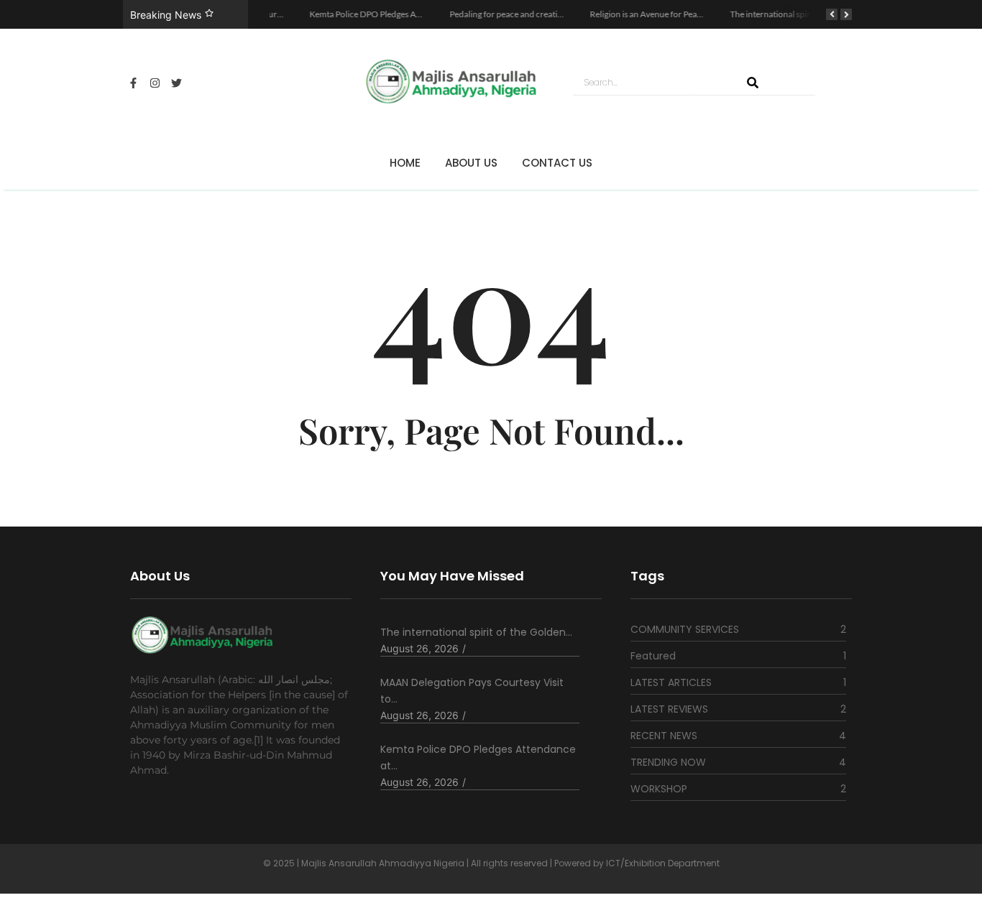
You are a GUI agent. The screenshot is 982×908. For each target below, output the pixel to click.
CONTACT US (557, 162)
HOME (405, 162)
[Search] (753, 83)
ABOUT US (471, 162)
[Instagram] (155, 82)
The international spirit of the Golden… (476, 632)
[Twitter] (177, 82)
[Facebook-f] (133, 82)
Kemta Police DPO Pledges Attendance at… (478, 757)
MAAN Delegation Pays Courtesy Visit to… (472, 690)
